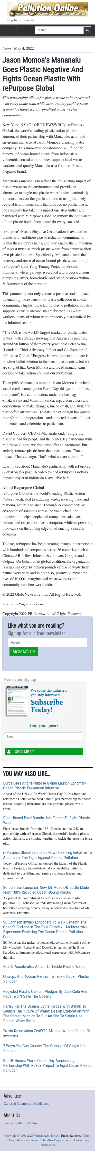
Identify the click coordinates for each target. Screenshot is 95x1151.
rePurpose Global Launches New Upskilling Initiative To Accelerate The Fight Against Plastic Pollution (47, 855)
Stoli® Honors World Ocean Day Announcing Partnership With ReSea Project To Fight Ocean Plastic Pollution (47, 1065)
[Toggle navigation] (11, 30)
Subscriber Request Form (55, 1140)
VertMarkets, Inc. (45, 1136)
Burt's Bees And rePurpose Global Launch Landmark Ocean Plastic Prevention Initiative (44, 785)
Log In (12, 20)
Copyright (10, 1136)
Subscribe (28, 20)
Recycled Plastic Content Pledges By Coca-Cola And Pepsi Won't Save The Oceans (45, 994)
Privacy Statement (26, 1140)
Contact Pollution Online (21, 1123)
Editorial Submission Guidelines (26, 1103)
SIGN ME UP (24, 651)
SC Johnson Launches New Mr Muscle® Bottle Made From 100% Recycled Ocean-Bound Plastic (46, 890)
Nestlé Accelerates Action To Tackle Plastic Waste (44, 966)
